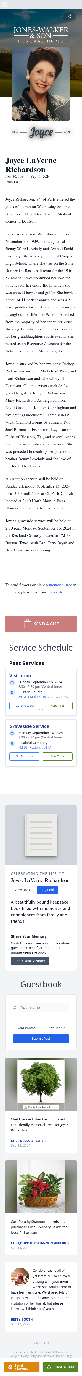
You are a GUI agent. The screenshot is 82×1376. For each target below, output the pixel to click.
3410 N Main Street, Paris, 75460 (43, 696)
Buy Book (47, 890)
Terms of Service (53, 1356)
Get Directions (25, 706)
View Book (22, 890)
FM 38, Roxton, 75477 (34, 747)
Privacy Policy (28, 1356)
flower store (57, 592)
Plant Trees (57, 706)
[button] (41, 1084)
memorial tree (60, 584)
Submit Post (41, 1038)
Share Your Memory (30, 961)
